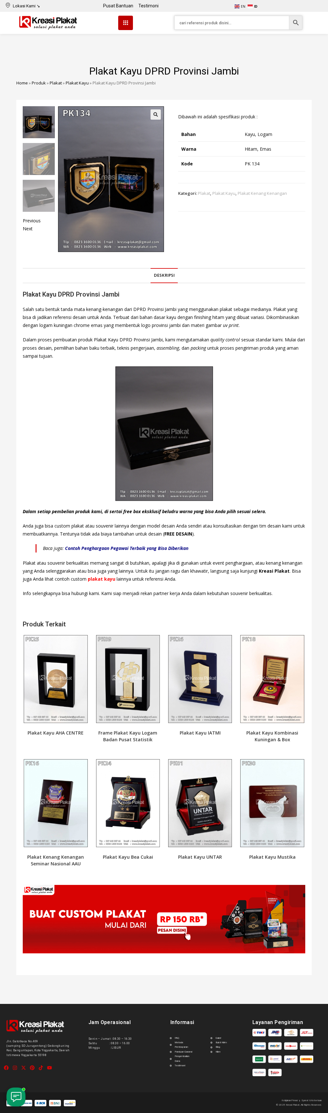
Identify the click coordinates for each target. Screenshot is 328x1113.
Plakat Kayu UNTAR (200, 857)
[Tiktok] (40, 1067)
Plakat (56, 83)
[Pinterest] (32, 1067)
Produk (39, 83)
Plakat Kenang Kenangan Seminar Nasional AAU (55, 860)
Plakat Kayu (77, 83)
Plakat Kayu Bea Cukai (128, 857)
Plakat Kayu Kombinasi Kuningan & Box (272, 736)
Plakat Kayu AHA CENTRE (56, 733)
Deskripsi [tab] (164, 275)
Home (22, 83)
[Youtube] (49, 1067)
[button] (156, 114)
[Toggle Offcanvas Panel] (125, 23)
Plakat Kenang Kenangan (262, 193)
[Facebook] (6, 1067)
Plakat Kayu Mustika (272, 857)
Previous (32, 221)
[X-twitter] (23, 1067)
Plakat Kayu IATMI (200, 733)
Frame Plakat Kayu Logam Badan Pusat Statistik (127, 736)
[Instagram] (14, 1067)
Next (28, 229)
